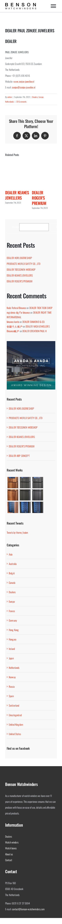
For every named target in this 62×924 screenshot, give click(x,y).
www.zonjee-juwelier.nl (23, 81)
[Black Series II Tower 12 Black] (37, 482)
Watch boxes (11, 848)
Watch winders (11, 842)
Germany (13, 620)
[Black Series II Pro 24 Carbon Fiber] (25, 507)
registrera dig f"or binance (18, 312)
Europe (41, 96)
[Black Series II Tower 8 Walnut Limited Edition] (13, 495)
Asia (11, 554)
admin (9, 96)
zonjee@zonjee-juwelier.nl (23, 87)
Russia (12, 686)
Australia (13, 564)
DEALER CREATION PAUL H (34, 331)
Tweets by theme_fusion (17, 532)
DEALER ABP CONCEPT (19, 456)
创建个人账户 (14, 326)
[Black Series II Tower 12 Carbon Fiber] (25, 482)
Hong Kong (14, 630)
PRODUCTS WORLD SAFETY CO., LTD (23, 264)
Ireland (12, 649)
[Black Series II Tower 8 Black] (37, 495)
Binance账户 (13, 331)
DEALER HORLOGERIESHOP (19, 258)
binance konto (13, 322)
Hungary (12, 639)
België (12, 573)
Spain (11, 696)
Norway (12, 677)
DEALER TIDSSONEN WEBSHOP (21, 269)
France (12, 611)
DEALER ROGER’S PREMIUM (39, 197)
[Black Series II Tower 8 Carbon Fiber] (25, 495)
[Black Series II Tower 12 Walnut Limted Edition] (13, 482)
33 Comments (21, 101)
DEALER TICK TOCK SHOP (40, 308)
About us (9, 854)
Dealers (35, 96)
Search (15, 227)
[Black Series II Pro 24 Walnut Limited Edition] (13, 507)
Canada (12, 582)
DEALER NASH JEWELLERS (38, 326)
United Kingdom (16, 724)
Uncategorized (15, 715)
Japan (11, 658)
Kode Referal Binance (16, 308)
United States (15, 734)
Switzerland (14, 705)
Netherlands (9, 101)
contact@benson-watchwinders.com (28, 909)
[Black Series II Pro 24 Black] (37, 507)
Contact (8, 860)
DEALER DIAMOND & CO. (33, 322)
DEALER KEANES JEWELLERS (17, 195)
